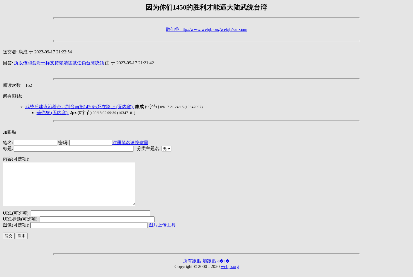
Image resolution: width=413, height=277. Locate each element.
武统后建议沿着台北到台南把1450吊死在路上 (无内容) (79, 106)
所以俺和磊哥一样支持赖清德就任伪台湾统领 (59, 62)
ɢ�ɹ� (223, 260)
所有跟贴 (192, 260)
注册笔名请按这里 (130, 142)
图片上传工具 (162, 224)
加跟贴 (209, 260)
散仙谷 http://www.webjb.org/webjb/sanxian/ (206, 29)
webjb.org (230, 266)
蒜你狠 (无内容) (53, 112)
